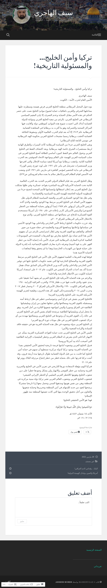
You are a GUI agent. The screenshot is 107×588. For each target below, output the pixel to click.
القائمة (95, 35)
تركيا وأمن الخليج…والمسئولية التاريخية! (62, 61)
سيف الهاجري (53, 12)
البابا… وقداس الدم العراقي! (86, 468)
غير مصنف (89, 461)
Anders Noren (64, 582)
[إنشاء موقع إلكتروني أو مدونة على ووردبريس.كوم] (101, 582)
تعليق (22, 521)
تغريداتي (98, 566)
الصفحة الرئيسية (94, 550)
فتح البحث (7, 34)
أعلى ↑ (7, 581)
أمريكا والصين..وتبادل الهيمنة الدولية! (83, 473)
